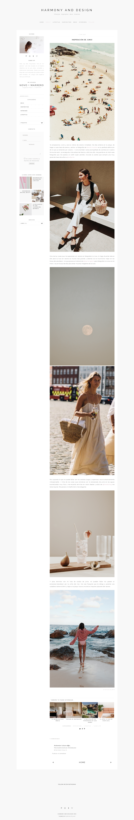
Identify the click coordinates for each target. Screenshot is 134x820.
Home (42, 22)
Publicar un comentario (59, 753)
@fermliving (107, 484)
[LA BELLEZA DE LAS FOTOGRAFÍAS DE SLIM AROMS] (90, 710)
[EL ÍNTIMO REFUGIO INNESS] (58, 710)
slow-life (97, 726)
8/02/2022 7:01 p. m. (60, 750)
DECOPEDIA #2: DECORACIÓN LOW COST (37, 179)
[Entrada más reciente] (53, 762)
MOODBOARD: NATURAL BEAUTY (25, 191)
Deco (75, 22)
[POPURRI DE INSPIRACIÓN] (74, 710)
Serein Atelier (70, 816)
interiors (24, 110)
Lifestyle (56, 22)
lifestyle (87, 726)
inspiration (77, 726)
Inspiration (66, 22)
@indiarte (70, 157)
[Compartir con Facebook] (83, 728)
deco (22, 103)
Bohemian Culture (60, 745)
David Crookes (92, 147)
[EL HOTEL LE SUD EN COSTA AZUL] (106, 710)
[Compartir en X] (80, 728)
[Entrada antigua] (111, 762)
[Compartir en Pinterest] (85, 728)
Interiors (83, 22)
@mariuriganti (88, 261)
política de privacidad (31, 160)
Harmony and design (67, 10)
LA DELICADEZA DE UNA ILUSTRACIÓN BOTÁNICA (37, 206)
